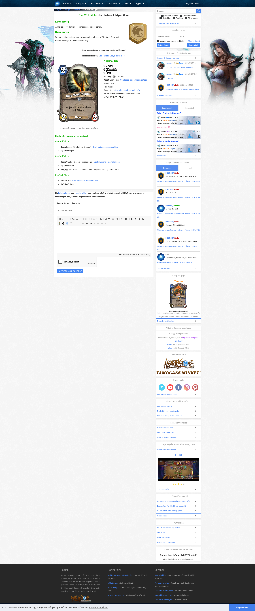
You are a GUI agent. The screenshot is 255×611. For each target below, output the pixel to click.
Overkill (178, 455)
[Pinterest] (195, 387)
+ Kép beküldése (163, 489)
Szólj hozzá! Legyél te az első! (112, 56)
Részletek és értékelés (165, 321)
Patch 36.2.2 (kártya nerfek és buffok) (179, 67)
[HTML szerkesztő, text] (104, 239)
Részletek (178, 341)
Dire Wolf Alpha (62, 141)
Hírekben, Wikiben (171, 16)
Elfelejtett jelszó (194, 41)
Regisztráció (193, 45)
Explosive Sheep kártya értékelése (169, 416)
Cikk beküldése (160, 575)
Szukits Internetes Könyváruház (168, 528)
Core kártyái (78, 10)
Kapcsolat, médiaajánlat (164, 591)
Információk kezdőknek (165, 428)
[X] (162, 387)
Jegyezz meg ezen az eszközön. (172, 41)
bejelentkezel (64, 193)
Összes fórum (162, 516)
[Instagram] (187, 387)
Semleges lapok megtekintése (133, 80)
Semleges (67, 10)
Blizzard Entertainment (116, 595)
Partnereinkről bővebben (166, 542)
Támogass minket (162, 583)
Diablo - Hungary (163, 537)
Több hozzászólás (163, 269)
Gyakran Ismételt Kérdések (167, 437)
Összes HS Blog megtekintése (168, 58)
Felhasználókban (189, 16)
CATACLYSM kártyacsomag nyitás (169, 511)
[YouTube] (170, 387)
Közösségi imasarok (164, 406)
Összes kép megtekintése (166, 449)
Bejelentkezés (192, 4)
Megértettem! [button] (242, 607)
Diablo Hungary (113, 587)
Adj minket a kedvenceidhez (167, 394)
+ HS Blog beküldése (165, 96)
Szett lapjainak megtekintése (128, 90)
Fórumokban (192, 18)
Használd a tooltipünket (163, 595)
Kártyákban (167, 18)
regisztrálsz (81, 193)
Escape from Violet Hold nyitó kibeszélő (171, 506)
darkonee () (174, 63)
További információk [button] (98, 607)
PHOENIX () (172, 85)
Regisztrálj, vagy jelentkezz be (168, 411)
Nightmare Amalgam (189, 338)
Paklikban (179, 18)
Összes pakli (161, 156)
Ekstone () (172, 206)
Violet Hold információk (165, 433)
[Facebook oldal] (178, 387)
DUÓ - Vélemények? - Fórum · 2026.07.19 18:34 (174, 262)
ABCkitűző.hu (113, 583)
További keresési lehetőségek (168, 23)
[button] (64, 219)
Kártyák (58, 10)
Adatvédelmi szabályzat (163, 600)
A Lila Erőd (169, 78)
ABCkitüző (161, 533)
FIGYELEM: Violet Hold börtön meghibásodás (182, 89)
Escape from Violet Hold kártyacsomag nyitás (173, 501)
